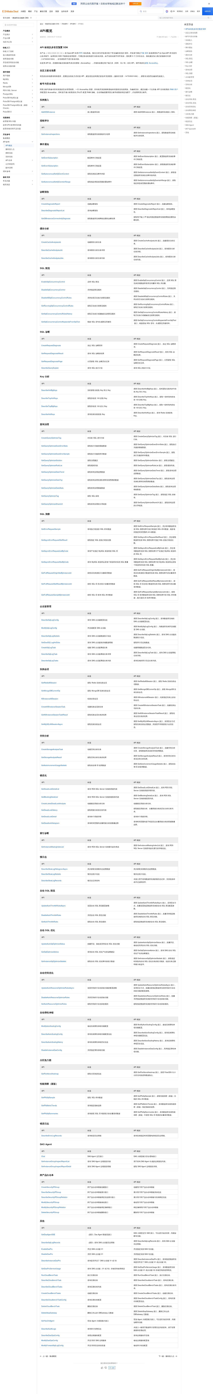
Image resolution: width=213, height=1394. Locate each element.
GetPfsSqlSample (48, 1097)
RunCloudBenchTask (49, 1275)
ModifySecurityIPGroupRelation (53, 1207)
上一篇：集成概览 (49, 1356)
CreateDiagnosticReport (50, 204)
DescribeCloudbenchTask (51, 1280)
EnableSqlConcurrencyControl (53, 281)
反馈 (113, 1368)
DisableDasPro (47, 1254)
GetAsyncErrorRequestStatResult (54, 540)
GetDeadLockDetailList (50, 789)
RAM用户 (174, 89)
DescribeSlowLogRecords (51, 880)
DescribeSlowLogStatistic (51, 874)
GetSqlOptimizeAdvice (50, 952)
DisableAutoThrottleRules (51, 915)
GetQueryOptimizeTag (50, 496)
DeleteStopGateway (49, 1313)
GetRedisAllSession (49, 682)
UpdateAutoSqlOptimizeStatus (53, 944)
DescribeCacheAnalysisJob (51, 250)
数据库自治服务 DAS (20, 17)
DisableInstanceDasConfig (51, 1050)
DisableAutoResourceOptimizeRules (55, 997)
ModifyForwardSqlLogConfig (52, 1345)
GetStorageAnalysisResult (51, 757)
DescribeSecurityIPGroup (51, 1192)
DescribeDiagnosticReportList (52, 210)
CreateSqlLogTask (48, 647)
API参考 (73, 24)
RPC (81, 53)
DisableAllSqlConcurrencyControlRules (56, 297)
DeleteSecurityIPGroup (50, 1212)
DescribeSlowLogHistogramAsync (54, 869)
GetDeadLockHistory (49, 810)
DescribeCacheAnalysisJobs (52, 258)
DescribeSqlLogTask (49, 654)
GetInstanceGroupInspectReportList (55, 1161)
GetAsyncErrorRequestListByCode (54, 551)
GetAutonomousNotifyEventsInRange (55, 181)
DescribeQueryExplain (50, 368)
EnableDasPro (47, 1249)
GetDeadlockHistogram (50, 823)
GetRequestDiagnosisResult (52, 353)
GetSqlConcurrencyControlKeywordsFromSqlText (60, 321)
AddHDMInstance (48, 112)
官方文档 (6, 17)
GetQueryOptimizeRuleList (51, 465)
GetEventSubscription (49, 165)
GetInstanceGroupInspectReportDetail (56, 1166)
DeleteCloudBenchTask (50, 1306)
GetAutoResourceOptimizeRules (54, 1004)
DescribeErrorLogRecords (51, 1135)
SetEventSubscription (49, 157)
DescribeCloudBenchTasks (51, 1286)
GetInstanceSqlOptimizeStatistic (53, 961)
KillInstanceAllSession (49, 698)
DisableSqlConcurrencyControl (53, 289)
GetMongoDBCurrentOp (50, 690)
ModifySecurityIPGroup (50, 1202)
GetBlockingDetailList (49, 797)
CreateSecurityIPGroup (50, 1187)
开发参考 (65, 24)
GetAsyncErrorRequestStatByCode (55, 562)
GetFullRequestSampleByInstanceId (55, 595)
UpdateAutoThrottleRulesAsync (53, 905)
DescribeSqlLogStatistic (50, 636)
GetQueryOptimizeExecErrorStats (54, 446)
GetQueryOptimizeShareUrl (52, 504)
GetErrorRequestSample (51, 529)
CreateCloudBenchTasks (51, 1293)
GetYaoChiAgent (47, 1321)
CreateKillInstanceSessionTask (53, 706)
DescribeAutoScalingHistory (52, 1042)
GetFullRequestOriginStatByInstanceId (56, 573)
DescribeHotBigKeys (49, 390)
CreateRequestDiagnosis (51, 345)
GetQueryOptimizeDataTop (51, 480)
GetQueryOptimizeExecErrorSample (55, 454)
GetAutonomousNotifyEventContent (55, 173)
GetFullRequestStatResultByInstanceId (56, 584)
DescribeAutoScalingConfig (51, 1034)
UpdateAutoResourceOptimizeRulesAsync (57, 988)
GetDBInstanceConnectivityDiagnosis (55, 218)
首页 (41, 24)
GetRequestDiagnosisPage (51, 361)
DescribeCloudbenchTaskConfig (53, 1299)
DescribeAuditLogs (48, 1329)
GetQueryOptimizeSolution (51, 460)
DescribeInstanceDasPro (51, 1260)
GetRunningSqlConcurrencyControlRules (57, 305)
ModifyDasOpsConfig (49, 1340)
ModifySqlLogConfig (49, 628)
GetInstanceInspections (50, 134)
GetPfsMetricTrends (49, 1105)
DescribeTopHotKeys (49, 398)
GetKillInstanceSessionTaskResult (54, 714)
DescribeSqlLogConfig (50, 620)
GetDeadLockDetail (48, 816)
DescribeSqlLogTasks (49, 660)
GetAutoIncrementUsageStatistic (54, 765)
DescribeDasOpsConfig (50, 1335)
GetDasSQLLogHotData (50, 642)
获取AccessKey (151, 63)
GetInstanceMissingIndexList (52, 847)
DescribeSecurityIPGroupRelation (54, 1197)
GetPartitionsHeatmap (50, 1073)
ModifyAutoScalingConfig (51, 1026)
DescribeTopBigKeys (49, 406)
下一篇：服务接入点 (166, 1356)
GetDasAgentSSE (48, 1234)
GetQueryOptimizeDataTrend (52, 472)
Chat (43, 1156)
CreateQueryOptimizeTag (51, 438)
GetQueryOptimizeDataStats (52, 488)
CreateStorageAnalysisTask (52, 749)
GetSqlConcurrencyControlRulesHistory (56, 313)
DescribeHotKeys (48, 414)
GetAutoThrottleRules (49, 921)
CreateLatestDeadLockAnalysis (53, 803)
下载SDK (144, 53)
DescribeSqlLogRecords (50, 1242)
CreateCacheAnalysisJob (51, 242)
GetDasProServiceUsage (51, 1268)
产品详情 (174, 37)
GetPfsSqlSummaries (49, 1113)
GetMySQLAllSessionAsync (52, 724)
